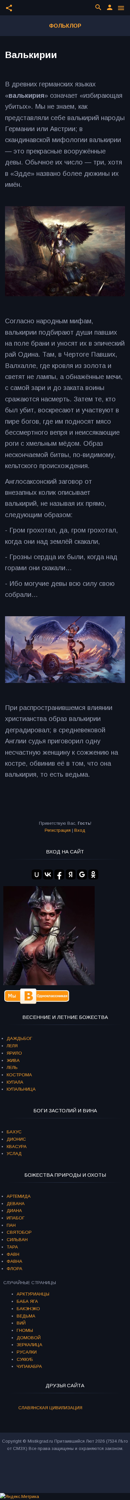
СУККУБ (25, 1359)
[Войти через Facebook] (59, 874)
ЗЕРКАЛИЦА (29, 1344)
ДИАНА (14, 1210)
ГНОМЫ (25, 1330)
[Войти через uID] (37, 874)
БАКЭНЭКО (28, 1308)
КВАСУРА (17, 1146)
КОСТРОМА (19, 1074)
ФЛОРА (14, 1268)
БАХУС (14, 1131)
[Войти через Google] (82, 874)
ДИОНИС (16, 1139)
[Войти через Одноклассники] (93, 874)
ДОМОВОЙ (29, 1337)
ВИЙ (21, 1323)
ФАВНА (14, 1261)
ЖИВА (13, 1060)
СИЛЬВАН (17, 1239)
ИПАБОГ (16, 1217)
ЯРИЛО (14, 1053)
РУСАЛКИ (27, 1352)
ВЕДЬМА (26, 1316)
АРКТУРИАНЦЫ (33, 1293)
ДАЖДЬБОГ (19, 1038)
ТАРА (12, 1246)
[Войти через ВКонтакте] (48, 874)
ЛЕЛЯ (12, 1045)
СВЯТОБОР (19, 1232)
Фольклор (65, 26)
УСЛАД (14, 1153)
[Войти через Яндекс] (71, 874)
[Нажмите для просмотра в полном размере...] (65, 294)
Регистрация (58, 830)
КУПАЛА (15, 1082)
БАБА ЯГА (27, 1301)
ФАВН (13, 1254)
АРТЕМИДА (19, 1196)
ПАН (11, 1225)
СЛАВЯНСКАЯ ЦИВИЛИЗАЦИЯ (50, 1407)
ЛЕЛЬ (12, 1067)
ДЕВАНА (16, 1203)
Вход (79, 830)
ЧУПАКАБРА (29, 1366)
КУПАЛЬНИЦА (21, 1089)
